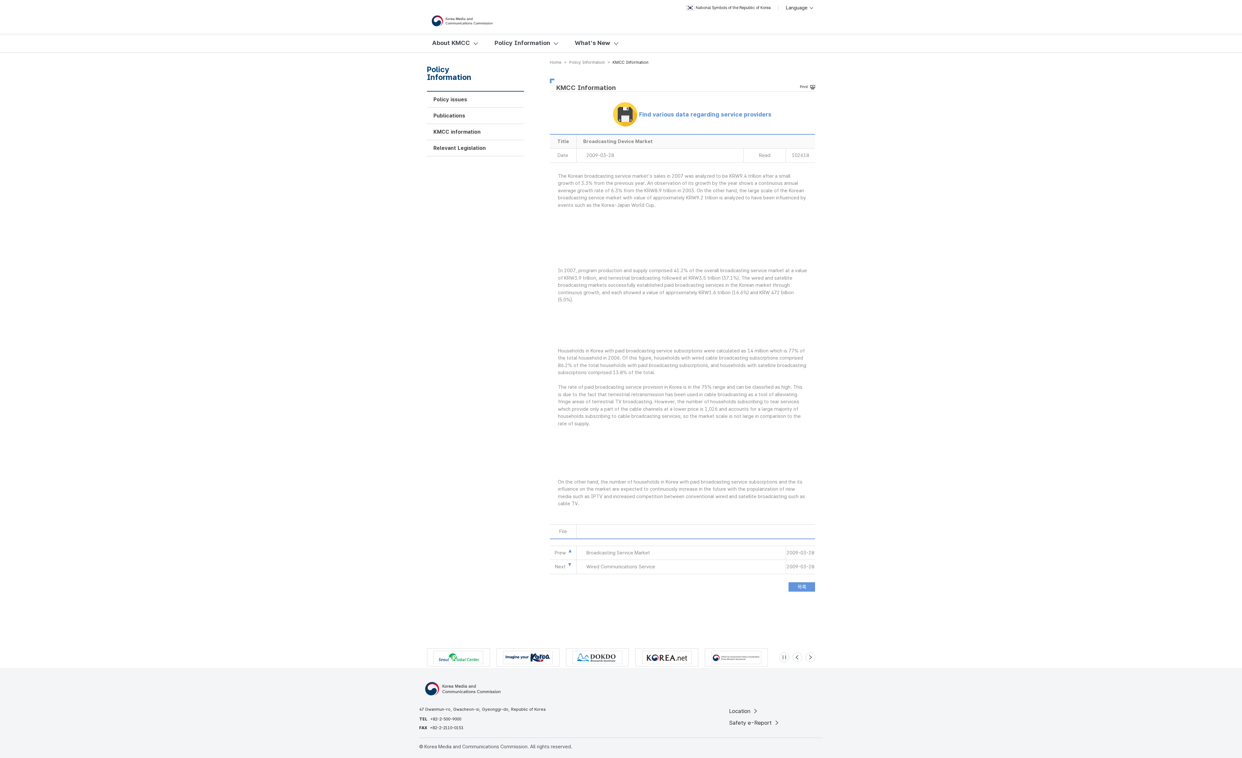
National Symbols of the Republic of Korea (733, 8)
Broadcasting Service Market (618, 553)
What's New (592, 43)
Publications (449, 116)
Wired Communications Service (620, 567)
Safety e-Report (751, 722)
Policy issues (450, 99)
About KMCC (451, 43)
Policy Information (522, 43)
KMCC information (457, 132)
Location (740, 711)
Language (797, 8)
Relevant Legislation (459, 148)
